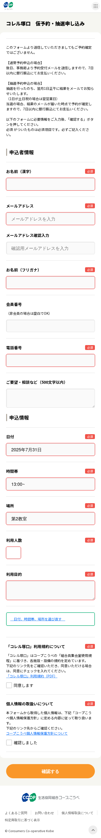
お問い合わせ (44, 812)
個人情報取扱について (77, 812)
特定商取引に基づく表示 (22, 819)
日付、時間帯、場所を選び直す (37, 619)
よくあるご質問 (16, 812)
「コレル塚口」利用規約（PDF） (31, 676)
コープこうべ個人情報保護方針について (37, 733)
